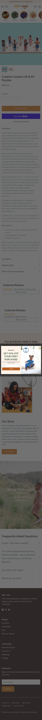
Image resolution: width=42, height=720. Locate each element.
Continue (11, 369)
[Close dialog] (40, 347)
